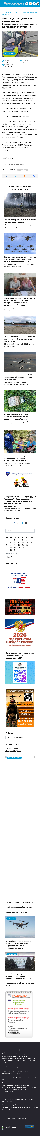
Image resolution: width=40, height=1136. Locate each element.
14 (31, 543)
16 (10, 545)
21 (31, 545)
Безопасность (9, 53)
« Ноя (7, 557)
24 (15, 548)
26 (23, 548)
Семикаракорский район (17, 164)
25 (19, 548)
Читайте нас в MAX (9, 158)
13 (27, 543)
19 (23, 545)
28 (32, 548)
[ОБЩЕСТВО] (20, 937)
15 (6, 545)
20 (27, 545)
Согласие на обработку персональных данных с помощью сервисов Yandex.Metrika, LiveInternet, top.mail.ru (20, 1107)
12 (23, 543)
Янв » (13, 557)
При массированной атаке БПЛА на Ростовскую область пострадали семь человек (19, 377)
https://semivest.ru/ (9, 1091)
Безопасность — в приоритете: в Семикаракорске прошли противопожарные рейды (18, 458)
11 (18, 543)
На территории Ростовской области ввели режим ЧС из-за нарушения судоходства (19, 339)
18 (19, 545)
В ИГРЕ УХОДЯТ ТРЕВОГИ (16, 912)
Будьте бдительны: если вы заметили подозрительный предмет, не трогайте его (16, 417)
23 (11, 548)
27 (27, 548)
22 (6, 548)
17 (14, 545)
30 (11, 550)
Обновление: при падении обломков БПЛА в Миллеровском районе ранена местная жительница (20, 259)
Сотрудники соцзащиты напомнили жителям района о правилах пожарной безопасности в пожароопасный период (19, 301)
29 (6, 550)
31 (14, 550)
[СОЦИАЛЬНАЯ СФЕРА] (20, 899)
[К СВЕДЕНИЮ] (20, 970)
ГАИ (4, 164)
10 (15, 543)
